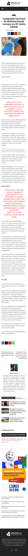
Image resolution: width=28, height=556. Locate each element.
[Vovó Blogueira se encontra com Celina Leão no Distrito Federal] (5, 403)
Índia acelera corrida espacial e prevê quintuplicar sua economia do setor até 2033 (13, 511)
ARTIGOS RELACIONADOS (8, 398)
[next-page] (5, 425)
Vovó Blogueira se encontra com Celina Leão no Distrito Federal (18, 403)
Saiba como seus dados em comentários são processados (13, 440)
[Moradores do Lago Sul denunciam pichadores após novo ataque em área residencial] (5, 410)
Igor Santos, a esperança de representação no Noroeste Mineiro (12, 497)
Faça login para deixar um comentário (14, 434)
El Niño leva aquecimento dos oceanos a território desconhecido (13, 507)
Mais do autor (19, 398)
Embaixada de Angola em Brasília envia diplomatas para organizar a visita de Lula (7, 354)
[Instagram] (16, 550)
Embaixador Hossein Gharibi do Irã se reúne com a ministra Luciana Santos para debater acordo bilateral (21, 355)
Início (2, 12)
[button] (2, 9)
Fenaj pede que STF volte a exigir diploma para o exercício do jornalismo (17, 419)
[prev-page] (2, 425)
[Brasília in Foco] (14, 3)
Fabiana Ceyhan (10, 30)
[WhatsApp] (19, 33)
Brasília (6, 12)
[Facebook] (8, 33)
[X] (12, 33)
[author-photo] (14, 371)
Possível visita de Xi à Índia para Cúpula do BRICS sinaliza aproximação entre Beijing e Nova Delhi (13, 516)
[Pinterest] (15, 33)
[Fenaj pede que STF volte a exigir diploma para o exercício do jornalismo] (5, 419)
